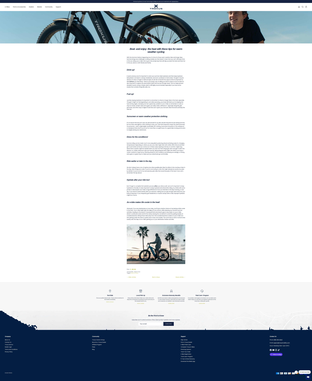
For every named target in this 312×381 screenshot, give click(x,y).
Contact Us (8, 342)
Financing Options (186, 349)
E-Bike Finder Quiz (186, 344)
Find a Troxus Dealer (186, 342)
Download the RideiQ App (188, 361)
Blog (93, 349)
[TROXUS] (156, 7)
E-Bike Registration (186, 354)
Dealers (31, 7)
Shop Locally (110, 301)
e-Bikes (7, 7)
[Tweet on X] (130, 269)
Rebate (39, 7)
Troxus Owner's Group (98, 340)
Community (49, 7)
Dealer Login (8, 347)
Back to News (156, 277)
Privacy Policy (9, 352)
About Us (7, 340)
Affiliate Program (97, 344)
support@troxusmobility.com (281, 343)
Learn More (171, 303)
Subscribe (169, 324)
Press (93, 347)
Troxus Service (9, 344)
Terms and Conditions (11, 349)
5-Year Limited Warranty (188, 359)
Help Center (184, 340)
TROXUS (10, 373)
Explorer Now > (175, 1)
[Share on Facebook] (132, 269)
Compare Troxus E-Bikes (188, 347)
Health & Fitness (134, 273)
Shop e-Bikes (140, 303)
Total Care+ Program (187, 356)
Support (58, 7)
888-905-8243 (278, 340)
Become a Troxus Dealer (99, 342)
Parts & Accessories (19, 7)
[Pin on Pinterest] (135, 269)
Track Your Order (185, 352)
